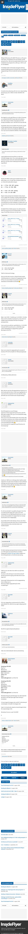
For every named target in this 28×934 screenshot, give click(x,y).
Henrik (3, 248)
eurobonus (11, 35)
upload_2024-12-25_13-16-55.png (14, 230)
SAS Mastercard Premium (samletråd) (9, 842)
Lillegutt (6, 720)
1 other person (16, 288)
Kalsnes (3, 288)
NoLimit (17, 77)
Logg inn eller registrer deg (14, 0)
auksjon (5, 35)
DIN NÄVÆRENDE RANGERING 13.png (14, 236)
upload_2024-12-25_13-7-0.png (13, 218)
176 (24, 41)
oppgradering (17, 35)
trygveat (10, 293)
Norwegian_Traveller (6, 77)
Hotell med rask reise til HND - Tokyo (9, 791)
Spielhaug (7, 248)
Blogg (5, 777)
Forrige (5, 41)
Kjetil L (9, 50)
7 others (14, 720)
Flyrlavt (10, 720)
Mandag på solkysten (6, 788)
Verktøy (14, 777)
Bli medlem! (14, 772)
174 (19, 41)
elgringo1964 (11, 403)
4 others (14, 248)
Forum (22, 777)
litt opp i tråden (15, 553)
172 (14, 41)
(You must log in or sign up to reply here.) (10, 761)
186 (5, 44)
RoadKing (10, 83)
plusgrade (23, 35)
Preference (10, 613)
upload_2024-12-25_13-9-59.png (14, 224)
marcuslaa (10, 342)
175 (21, 41)
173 (16, 41)
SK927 (9, 171)
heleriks (9, 382)
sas (2, 36)
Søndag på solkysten (5, 794)
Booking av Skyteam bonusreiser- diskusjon (10, 894)
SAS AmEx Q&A (4, 834)
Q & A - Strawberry (5, 844)
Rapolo (10, 248)
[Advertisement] (14, 814)
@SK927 (10, 553)
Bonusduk (10, 594)
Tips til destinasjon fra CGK (7, 785)
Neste (8, 44)
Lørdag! (3, 797)
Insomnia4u (12, 77)
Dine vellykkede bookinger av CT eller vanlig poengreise (13, 837)
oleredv (9, 359)
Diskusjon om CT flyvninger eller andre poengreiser (12, 889)
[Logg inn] (27, 9)
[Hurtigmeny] (25, 27)
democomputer (11, 658)
